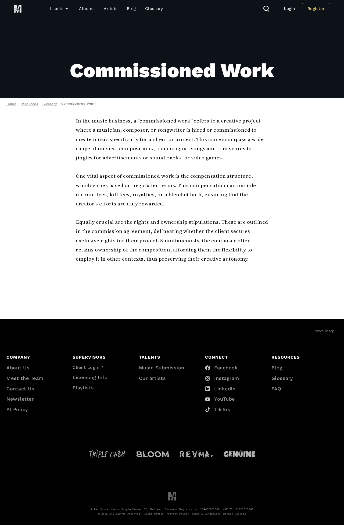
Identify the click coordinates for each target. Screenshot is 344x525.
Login (289, 8)
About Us (18, 367)
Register (316, 8)
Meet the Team (25, 378)
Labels (56, 8)
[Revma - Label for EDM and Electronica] (196, 453)
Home (11, 104)
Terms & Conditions (206, 513)
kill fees (120, 194)
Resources (29, 104)
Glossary (154, 8)
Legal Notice (154, 513)
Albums (87, 8)
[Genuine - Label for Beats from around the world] (239, 453)
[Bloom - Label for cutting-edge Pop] (152, 453)
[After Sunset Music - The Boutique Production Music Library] (172, 496)
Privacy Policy (177, 513)
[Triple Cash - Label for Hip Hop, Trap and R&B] (107, 454)
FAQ (276, 388)
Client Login (86, 367)
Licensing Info (90, 377)
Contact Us (20, 388)
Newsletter (20, 399)
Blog (131, 8)
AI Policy (17, 409)
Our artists (152, 378)
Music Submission (161, 367)
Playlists (83, 387)
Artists (111, 8)
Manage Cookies (234, 513)
